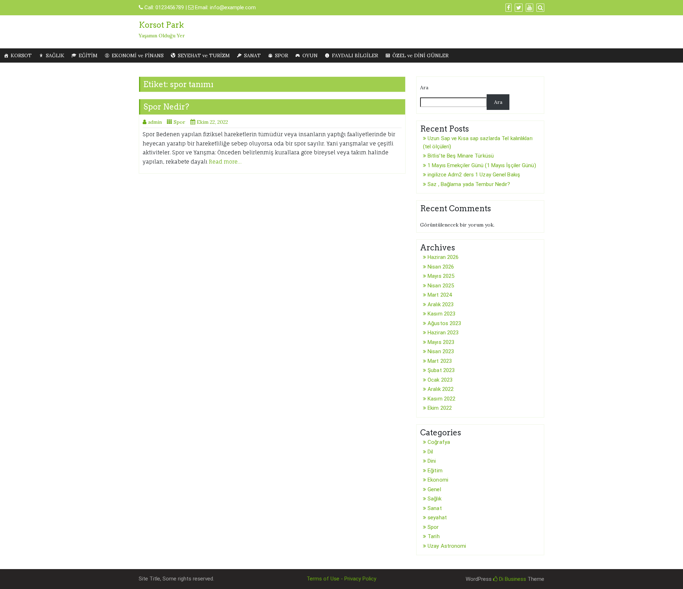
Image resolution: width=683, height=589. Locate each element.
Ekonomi (438, 480)
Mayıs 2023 (441, 342)
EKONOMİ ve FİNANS (138, 55)
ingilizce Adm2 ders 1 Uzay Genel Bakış (474, 174)
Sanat (435, 508)
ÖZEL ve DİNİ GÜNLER (420, 55)
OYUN (310, 55)
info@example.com (233, 7)
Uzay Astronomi (447, 546)
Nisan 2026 (441, 267)
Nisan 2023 (441, 351)
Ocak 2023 (440, 380)
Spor (179, 122)
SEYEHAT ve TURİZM (204, 55)
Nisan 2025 (441, 285)
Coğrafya (439, 442)
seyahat (437, 517)
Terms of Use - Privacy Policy (341, 578)
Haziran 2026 (443, 257)
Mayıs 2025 (441, 276)
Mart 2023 (440, 361)
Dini (432, 461)
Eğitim (435, 470)
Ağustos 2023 (444, 323)
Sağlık (434, 498)
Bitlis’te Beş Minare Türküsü (461, 156)
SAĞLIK (55, 55)
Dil (430, 452)
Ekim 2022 (440, 408)
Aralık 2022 (441, 389)
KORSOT (21, 55)
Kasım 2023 (441, 314)
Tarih (434, 536)
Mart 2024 (440, 295)
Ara (424, 87)
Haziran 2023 (443, 332)
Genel (434, 489)
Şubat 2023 (441, 370)
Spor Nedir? (166, 106)
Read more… (225, 161)
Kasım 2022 (441, 399)
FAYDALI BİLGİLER (355, 55)
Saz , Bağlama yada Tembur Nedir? (469, 184)
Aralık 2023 (441, 304)
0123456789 (169, 7)
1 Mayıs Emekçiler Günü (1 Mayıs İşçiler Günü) (482, 165)
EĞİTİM (88, 55)
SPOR (281, 55)
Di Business (512, 579)
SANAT (252, 55)
